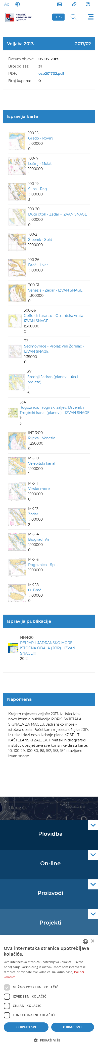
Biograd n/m (39, 539)
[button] (49, 1040)
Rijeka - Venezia (41, 438)
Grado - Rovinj (40, 138)
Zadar (33, 514)
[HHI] (20, 17)
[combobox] (85, 941)
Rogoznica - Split (43, 565)
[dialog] (49, 992)
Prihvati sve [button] (26, 1027)
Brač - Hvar (38, 265)
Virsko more (39, 488)
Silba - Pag (37, 189)
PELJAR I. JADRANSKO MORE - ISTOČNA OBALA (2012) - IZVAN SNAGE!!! (47, 648)
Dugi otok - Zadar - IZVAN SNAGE (57, 214)
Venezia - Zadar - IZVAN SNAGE (55, 290)
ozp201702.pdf (51, 73)
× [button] (92, 941)
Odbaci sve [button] (72, 1027)
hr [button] (57, 17)
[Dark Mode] (16, 4)
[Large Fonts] (6, 4)
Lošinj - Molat (40, 163)
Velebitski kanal (41, 463)
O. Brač (34, 590)
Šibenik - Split (40, 239)
